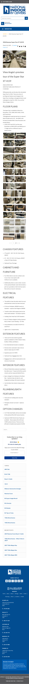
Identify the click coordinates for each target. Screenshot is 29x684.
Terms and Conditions (11, 681)
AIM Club (7, 469)
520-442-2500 (7, 656)
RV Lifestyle (8, 503)
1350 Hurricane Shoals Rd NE (8, 602)
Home (5, 34)
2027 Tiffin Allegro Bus (11, 550)
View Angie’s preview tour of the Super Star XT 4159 (13, 76)
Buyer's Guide (8, 479)
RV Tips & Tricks (9, 513)
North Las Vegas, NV (6, 628)
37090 (3, 641)
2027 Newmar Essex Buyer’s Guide (14, 534)
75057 (3, 617)
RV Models (7, 508)
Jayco (6, 484)
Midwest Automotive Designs (13, 488)
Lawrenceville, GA (5, 604)
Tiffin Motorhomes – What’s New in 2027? (14, 539)
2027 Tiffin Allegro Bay (11, 545)
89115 (3, 629)
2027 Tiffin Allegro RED (11, 555)
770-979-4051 (7, 608)
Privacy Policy (20, 681)
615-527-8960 (7, 644)
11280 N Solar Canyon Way (7, 650)
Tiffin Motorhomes (10, 517)
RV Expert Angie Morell (11, 498)
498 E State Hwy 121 (6, 614)
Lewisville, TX (5, 616)
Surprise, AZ (4, 652)
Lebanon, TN (4, 640)
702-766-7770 (7, 632)
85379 (3, 653)
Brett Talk (7, 474)
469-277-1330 (7, 620)
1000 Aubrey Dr (5, 638)
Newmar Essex (9, 493)
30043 (3, 605)
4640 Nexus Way (5, 626)
